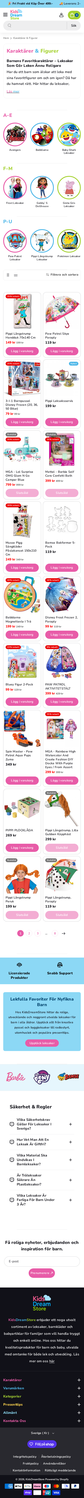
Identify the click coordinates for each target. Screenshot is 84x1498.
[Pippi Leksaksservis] (62, 378)
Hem (6, 38)
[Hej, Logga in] (61, 15)
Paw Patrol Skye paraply (57, 336)
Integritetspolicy (24, 1457)
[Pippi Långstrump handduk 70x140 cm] (22, 311)
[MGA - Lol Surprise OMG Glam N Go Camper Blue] (22, 449)
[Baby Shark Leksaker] (70, 134)
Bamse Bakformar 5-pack (60, 545)
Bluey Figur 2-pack (19, 684)
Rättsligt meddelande (60, 1470)
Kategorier (12, 1396)
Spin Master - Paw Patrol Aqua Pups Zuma (19, 755)
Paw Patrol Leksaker (15, 258)
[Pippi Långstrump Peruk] (22, 875)
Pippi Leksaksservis (59, 401)
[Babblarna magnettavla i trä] (22, 594)
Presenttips (13, 1404)
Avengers (15, 150)
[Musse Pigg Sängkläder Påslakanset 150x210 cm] (22, 520)
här (52, 1361)
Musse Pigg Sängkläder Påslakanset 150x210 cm (21, 549)
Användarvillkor (54, 1463)
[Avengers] (15, 134)
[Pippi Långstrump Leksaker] (42, 241)
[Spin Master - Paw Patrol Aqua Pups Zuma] (22, 728)
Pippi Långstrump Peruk (18, 899)
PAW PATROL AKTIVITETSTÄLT (58, 686)
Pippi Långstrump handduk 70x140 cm (21, 336)
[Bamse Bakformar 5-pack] (62, 520)
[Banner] (15, 1077)
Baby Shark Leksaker (69, 151)
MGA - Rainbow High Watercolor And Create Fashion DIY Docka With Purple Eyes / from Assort (60, 759)
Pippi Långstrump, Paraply (58, 899)
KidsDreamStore (35, 1479)
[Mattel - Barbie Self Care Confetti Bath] (62, 449)
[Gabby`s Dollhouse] (42, 187)
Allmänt (10, 1412)
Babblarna (42, 150)
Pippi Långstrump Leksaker (42, 258)
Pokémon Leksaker (69, 256)
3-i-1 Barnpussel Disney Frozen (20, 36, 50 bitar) (22, 405)
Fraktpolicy (31, 1463)
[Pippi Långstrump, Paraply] (62, 875)
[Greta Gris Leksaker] (70, 187)
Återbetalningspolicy (56, 1457)
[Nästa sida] (63, 933)
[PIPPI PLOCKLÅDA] (22, 807)
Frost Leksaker (15, 203)
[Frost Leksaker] (15, 187)
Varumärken (13, 1388)
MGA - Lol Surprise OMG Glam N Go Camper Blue (19, 476)
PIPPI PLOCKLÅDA (19, 830)
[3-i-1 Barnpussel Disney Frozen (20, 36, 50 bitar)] (22, 378)
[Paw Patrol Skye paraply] (62, 311)
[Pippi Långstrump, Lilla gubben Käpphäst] (62, 807)
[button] (5, 14)
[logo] (42, 1302)
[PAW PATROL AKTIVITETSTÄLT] (62, 661)
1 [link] (20, 933)
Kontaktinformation (26, 1470)
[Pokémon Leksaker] (70, 241)
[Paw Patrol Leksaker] (15, 241)
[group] (15, 138)
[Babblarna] (42, 134)
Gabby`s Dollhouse (42, 204)
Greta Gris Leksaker (69, 204)
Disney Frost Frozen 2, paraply (61, 619)
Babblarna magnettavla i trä (18, 619)
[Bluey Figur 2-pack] (22, 661)
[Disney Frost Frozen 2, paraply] (62, 594)
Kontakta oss (14, 1421)
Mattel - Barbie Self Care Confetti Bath (59, 474)
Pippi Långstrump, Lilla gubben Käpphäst (61, 832)
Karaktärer (12, 1380)
